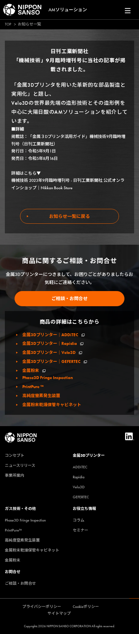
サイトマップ (59, 613)
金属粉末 (30, 370)
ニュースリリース (20, 465)
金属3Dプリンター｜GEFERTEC (51, 361)
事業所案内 (14, 475)
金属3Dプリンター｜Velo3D (49, 352)
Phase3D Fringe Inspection (47, 377)
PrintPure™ (13, 530)
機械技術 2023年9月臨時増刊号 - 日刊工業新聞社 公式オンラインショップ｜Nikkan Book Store (67, 184)
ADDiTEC (80, 467)
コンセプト (14, 455)
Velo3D (79, 487)
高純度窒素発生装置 (41, 395)
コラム (78, 520)
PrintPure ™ (33, 386)
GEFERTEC (81, 497)
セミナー (80, 530)
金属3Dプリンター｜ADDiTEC (50, 334)
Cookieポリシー (86, 606)
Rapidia (78, 477)
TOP (8, 24)
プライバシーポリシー (41, 606)
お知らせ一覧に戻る (69, 216)
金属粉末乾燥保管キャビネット (51, 404)
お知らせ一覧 (29, 24)
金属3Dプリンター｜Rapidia (49, 343)
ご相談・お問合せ (69, 298)
